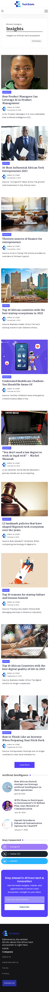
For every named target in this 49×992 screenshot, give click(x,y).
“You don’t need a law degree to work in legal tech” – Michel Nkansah (22, 456)
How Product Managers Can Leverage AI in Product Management (20, 100)
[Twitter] (24, 854)
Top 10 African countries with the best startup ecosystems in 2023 (23, 312)
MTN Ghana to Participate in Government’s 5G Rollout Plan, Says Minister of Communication (29, 804)
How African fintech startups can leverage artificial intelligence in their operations (27, 785)
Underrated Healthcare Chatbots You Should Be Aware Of (23, 383)
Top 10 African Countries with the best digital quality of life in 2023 (23, 667)
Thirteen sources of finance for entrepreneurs (22, 240)
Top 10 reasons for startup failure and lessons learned (23, 596)
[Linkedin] (24, 861)
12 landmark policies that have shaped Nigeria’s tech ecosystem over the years (23, 527)
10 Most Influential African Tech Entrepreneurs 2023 (23, 169)
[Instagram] (24, 847)
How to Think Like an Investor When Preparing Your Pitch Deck (23, 738)
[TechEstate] (10, 933)
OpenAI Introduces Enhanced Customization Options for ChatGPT (28, 823)
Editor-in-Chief (13, 107)
